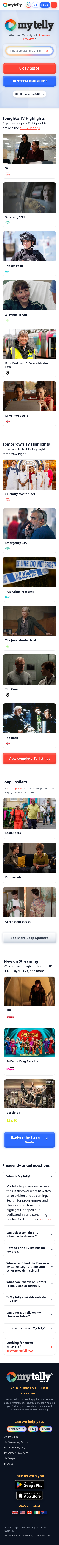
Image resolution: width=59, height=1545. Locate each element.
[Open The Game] (29, 669)
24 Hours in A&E (16, 314)
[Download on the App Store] (29, 1495)
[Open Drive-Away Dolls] (29, 396)
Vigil (8, 168)
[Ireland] (37, 1512)
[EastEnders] (29, 813)
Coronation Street (18, 921)
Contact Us (16, 1429)
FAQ (33, 1429)
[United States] (22, 1512)
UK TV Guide (29, 68)
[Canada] (29, 1512)
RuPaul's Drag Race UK (22, 1061)
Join (36, 4)
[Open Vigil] (29, 149)
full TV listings (30, 128)
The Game (12, 689)
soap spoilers (15, 788)
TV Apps (8, 1463)
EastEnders (13, 833)
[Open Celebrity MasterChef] (29, 475)
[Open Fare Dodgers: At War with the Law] (29, 344)
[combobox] (29, 51)
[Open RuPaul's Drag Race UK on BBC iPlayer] (29, 1042)
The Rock (11, 738)
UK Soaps (9, 1458)
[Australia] (44, 1512)
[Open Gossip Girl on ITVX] (29, 1093)
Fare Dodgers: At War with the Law (26, 365)
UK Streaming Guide (29, 81)
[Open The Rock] (29, 718)
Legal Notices (43, 1535)
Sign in (44, 4)
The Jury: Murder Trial (20, 640)
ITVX (25, 971)
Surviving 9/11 (15, 217)
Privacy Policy (26, 1535)
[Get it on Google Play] (29, 1484)
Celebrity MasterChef (20, 494)
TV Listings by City (14, 1447)
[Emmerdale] (29, 858)
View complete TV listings (29, 758)
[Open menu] (54, 5)
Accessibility (10, 1535)
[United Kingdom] (15, 1512)
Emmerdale (13, 877)
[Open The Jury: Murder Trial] (29, 621)
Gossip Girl (13, 1112)
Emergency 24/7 (16, 543)
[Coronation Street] (29, 902)
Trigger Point (14, 266)
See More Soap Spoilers (29, 938)
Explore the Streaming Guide (29, 1139)
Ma (8, 1010)
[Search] (28, 5)
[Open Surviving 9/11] (29, 197)
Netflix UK (44, 966)
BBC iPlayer (12, 971)
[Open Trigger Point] (29, 246)
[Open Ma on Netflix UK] (29, 991)
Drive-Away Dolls (17, 416)
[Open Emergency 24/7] (29, 523)
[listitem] (29, 1199)
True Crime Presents (19, 591)
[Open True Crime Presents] (29, 572)
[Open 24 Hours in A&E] (29, 295)
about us (45, 1219)
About (46, 1429)
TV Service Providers (16, 1453)
